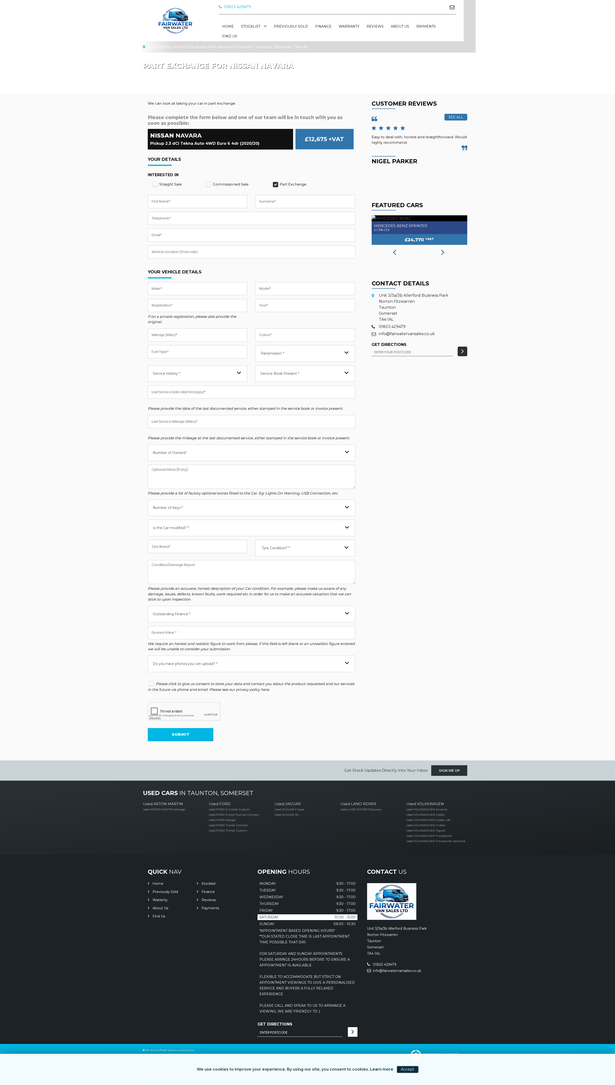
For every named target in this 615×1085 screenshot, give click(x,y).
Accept (407, 1069)
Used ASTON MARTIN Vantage (164, 809)
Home (228, 26)
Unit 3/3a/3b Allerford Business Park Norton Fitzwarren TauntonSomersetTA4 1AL (413, 307)
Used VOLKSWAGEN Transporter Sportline (435, 841)
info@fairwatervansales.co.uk (407, 334)
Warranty (349, 26)
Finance (323, 26)
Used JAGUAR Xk (287, 814)
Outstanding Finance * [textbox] (171, 614)
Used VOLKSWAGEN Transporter (429, 836)
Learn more (381, 1069)
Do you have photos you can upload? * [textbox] (185, 664)
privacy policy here (252, 689)
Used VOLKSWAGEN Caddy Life (428, 820)
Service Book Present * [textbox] (279, 373)
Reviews (375, 26)
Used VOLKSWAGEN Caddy (425, 814)
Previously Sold (291, 26)
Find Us (229, 36)
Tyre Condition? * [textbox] (276, 548)
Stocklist (250, 26)
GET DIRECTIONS (275, 1024)
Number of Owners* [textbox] (169, 453)
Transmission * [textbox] (272, 353)
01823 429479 (237, 7)
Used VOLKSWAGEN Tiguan (426, 830)
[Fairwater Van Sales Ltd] (391, 918)
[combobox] (305, 353)
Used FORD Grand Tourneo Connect (234, 814)
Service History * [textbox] (166, 373)
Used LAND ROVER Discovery (361, 809)
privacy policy (186, 1050)
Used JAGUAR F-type (289, 809)
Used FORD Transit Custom (228, 830)
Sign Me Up (449, 770)
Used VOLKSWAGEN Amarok (426, 809)
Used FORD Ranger (222, 820)
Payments (426, 26)
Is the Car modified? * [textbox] (171, 528)
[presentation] (394, 253)
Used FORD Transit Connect (228, 825)
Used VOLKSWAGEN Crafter (426, 825)
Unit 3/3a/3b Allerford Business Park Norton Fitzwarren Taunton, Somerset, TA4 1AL (227, 47)
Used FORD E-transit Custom (229, 809)
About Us (400, 26)
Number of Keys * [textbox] (168, 508)
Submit (181, 734)
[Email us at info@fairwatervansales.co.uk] (452, 7)
